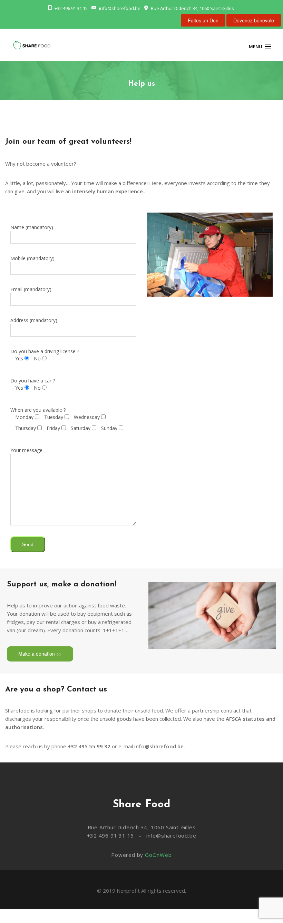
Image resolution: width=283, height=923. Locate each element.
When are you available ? (63, 419)
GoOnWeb (158, 854)
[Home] (32, 46)
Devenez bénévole (253, 20)
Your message (26, 450)
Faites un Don (203, 20)
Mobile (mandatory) (32, 258)
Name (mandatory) (31, 227)
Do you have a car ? (32, 384)
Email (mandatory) (30, 289)
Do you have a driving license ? (44, 355)
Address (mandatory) (33, 320)
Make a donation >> (40, 653)
